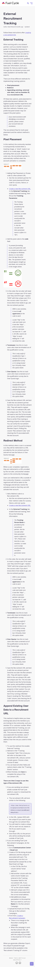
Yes (17, 963)
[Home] (10, 3)
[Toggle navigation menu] (31, 3)
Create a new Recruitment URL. (20, 189)
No (20, 963)
